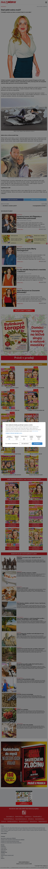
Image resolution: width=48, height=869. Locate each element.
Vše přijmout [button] (37, 443)
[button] (24, 433)
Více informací (35, 431)
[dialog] (24, 434)
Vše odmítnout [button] (25, 443)
